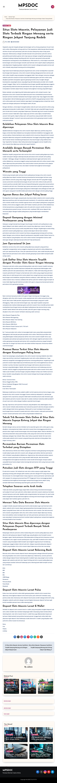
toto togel (6, 714)
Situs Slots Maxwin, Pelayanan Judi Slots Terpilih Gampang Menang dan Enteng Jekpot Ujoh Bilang (40, 647)
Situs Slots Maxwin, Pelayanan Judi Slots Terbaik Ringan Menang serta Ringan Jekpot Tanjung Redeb (28, 33)
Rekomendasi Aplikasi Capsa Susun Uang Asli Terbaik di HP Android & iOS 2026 (15, 756)
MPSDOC (28, 5)
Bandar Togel (6, 25)
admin (8, 41)
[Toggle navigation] (4, 7)
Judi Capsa (9, 734)
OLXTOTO (34, 779)
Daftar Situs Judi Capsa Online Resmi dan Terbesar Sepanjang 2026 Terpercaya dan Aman (41, 756)
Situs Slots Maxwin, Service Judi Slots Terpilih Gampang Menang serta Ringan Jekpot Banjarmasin (16, 647)
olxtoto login (7, 701)
